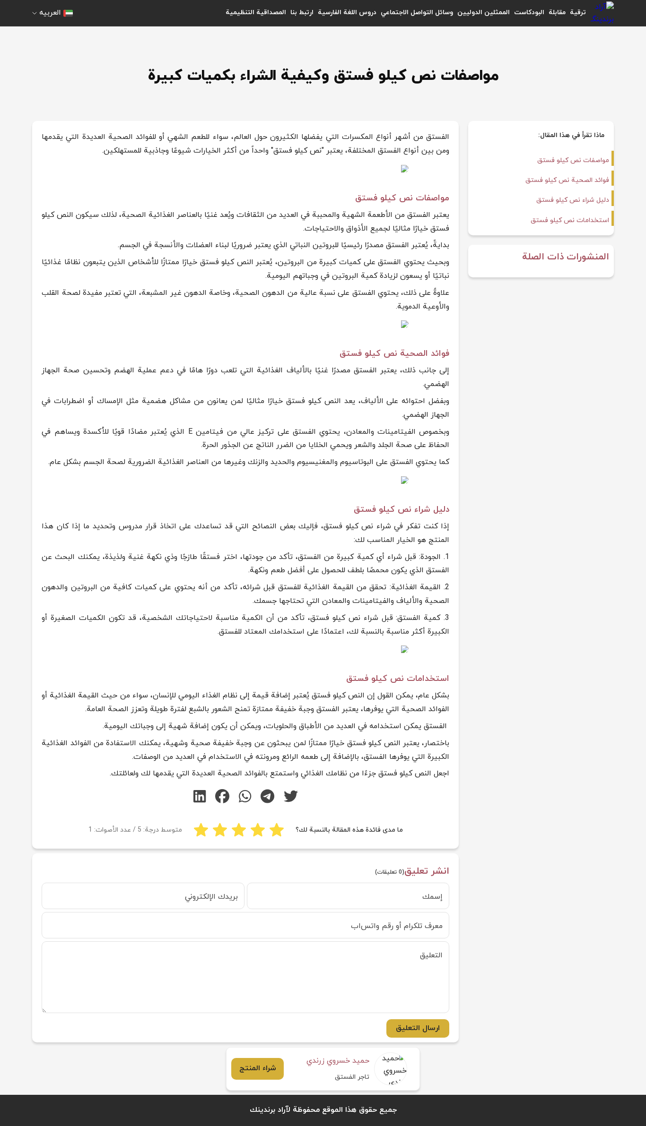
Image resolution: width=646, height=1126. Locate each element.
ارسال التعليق (418, 1028)
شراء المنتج (257, 1068)
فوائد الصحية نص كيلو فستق (567, 180)
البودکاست (529, 12)
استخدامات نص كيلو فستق (570, 220)
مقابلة (557, 12)
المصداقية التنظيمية (256, 12)
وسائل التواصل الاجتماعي (417, 12)
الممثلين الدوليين (483, 12)
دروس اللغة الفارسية (347, 12)
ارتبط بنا (302, 12)
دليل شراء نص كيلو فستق (572, 200)
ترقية (578, 12)
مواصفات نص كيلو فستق (573, 160)
